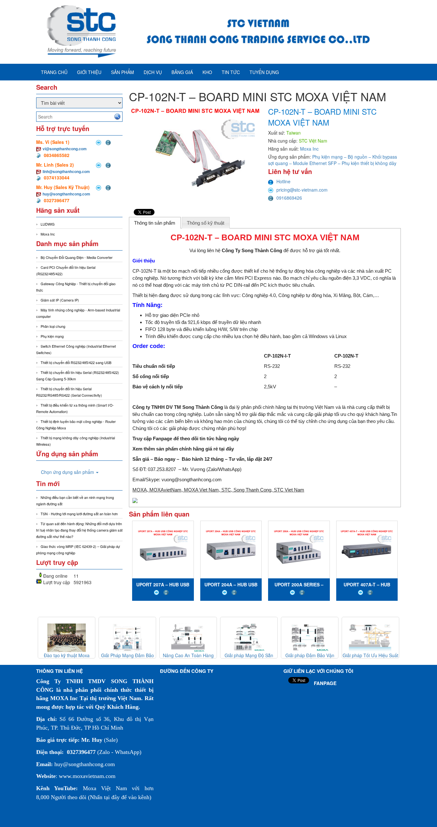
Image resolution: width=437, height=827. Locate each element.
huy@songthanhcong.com (66, 194)
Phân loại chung (53, 326)
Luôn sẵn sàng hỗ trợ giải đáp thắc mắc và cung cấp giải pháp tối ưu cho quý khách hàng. (297, 414)
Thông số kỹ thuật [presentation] (205, 223)
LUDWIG (48, 224)
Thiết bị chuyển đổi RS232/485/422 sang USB (76, 362)
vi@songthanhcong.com (65, 149)
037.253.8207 (162, 469)
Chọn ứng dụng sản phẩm (68, 472)
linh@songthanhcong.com (66, 171)
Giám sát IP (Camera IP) (60, 299)
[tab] (155, 222)
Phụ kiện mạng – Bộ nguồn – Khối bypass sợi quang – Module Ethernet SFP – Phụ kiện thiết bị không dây (332, 159)
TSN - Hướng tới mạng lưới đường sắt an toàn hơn (79, 513)
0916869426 (289, 197)
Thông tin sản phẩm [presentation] (154, 223)
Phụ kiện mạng (52, 336)
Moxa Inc (48, 233)
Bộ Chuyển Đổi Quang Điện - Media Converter (77, 257)
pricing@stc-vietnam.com (302, 189)
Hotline (283, 181)
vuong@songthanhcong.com (192, 479)
